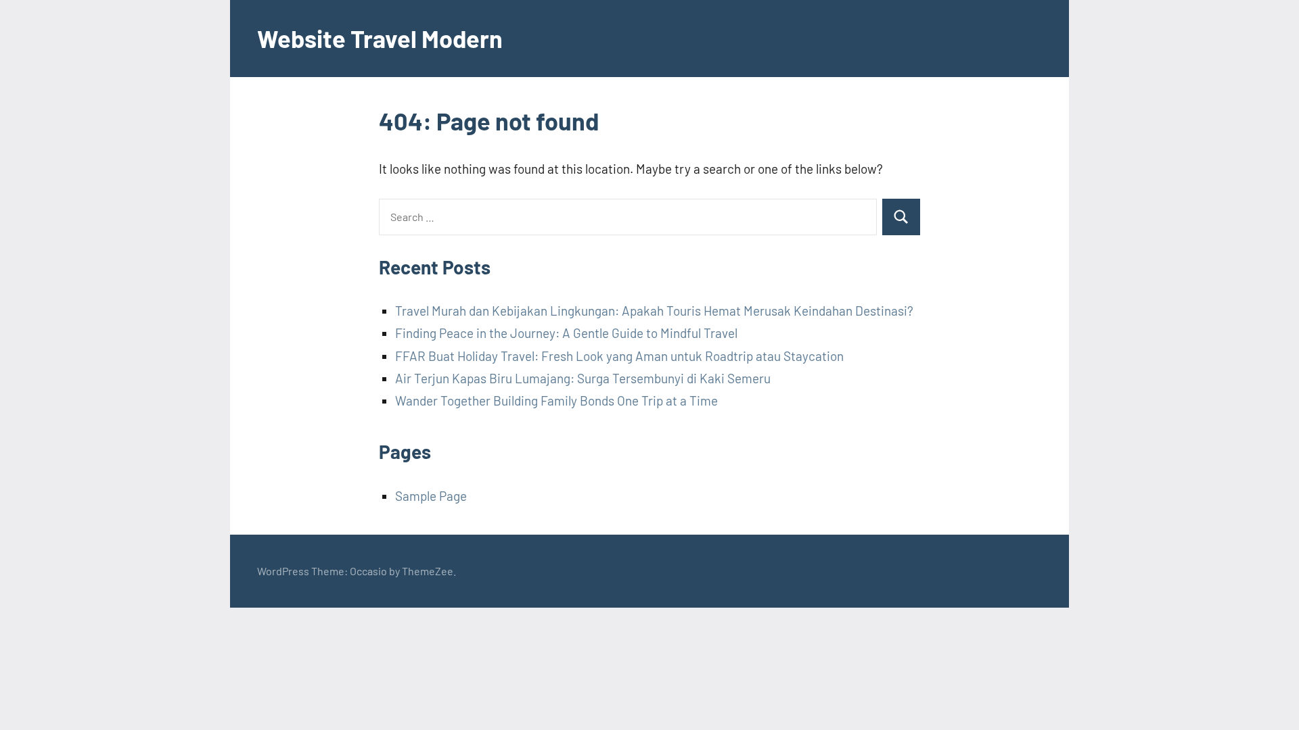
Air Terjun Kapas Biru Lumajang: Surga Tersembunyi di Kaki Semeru (583, 378)
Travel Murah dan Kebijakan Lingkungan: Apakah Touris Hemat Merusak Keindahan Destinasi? (654, 310)
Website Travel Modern (380, 38)
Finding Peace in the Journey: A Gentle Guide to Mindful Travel (566, 333)
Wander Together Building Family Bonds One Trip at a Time (556, 400)
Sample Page (431, 496)
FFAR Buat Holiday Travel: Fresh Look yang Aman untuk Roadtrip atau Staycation (619, 356)
